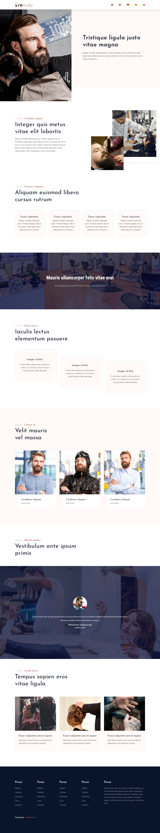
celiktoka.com (30, 817)
